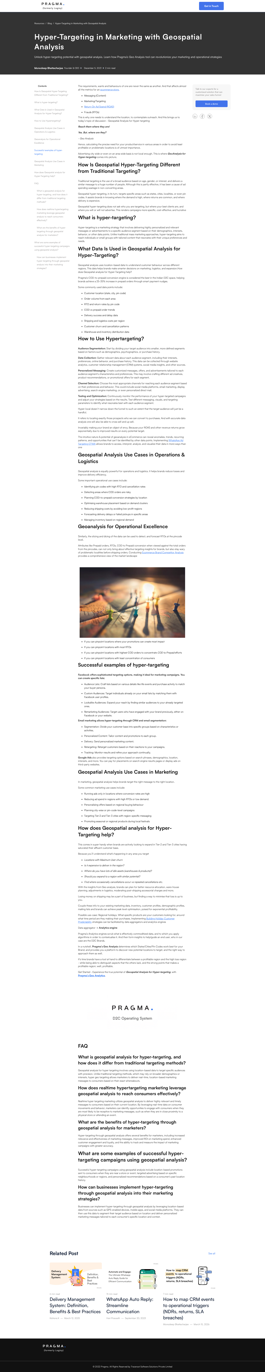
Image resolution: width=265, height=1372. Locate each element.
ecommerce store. (109, 89)
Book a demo (211, 103)
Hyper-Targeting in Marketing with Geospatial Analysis (80, 23)
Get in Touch (211, 6)
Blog (50, 23)
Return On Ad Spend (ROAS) (99, 106)
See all (211, 1253)
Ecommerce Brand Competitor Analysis (163, 552)
